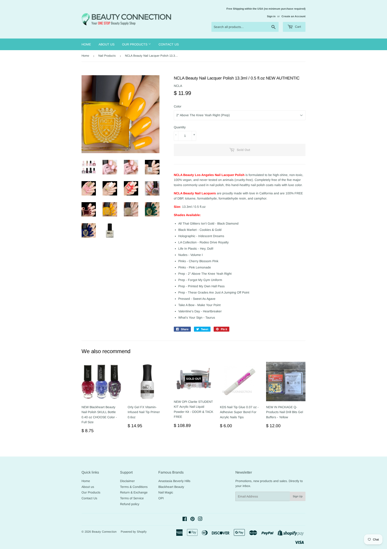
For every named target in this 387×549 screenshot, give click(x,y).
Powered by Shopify (134, 531)
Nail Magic (165, 492)
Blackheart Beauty (171, 487)
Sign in (271, 16)
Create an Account (293, 16)
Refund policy (129, 504)
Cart (297, 26)
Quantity (180, 127)
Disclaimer (127, 481)
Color (177, 106)
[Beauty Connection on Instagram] (200, 519)
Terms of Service (132, 498)
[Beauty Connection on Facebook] (184, 519)
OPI (161, 498)
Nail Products (107, 55)
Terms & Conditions (134, 487)
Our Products (135, 44)
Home (86, 44)
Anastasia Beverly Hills (174, 481)
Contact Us (169, 44)
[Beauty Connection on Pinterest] (192, 519)
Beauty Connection (104, 531)
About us (106, 44)
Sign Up (298, 496)
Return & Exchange (134, 492)
